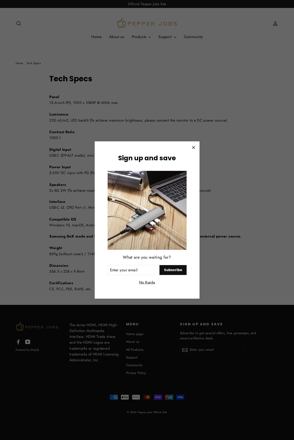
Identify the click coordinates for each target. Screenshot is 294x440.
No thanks (147, 282)
